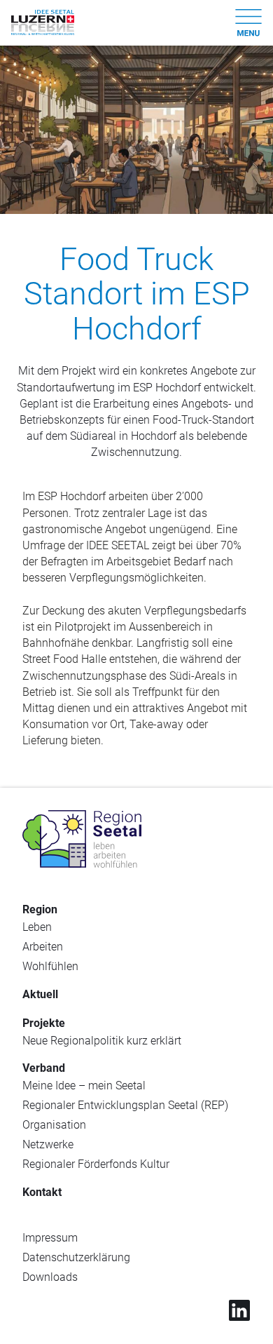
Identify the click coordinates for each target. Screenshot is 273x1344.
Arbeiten (42, 946)
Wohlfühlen (50, 966)
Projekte (43, 1023)
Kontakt (42, 1192)
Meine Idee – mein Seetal (84, 1085)
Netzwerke (48, 1144)
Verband (43, 1068)
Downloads (50, 1277)
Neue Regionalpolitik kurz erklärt (101, 1040)
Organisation (54, 1124)
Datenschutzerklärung (76, 1257)
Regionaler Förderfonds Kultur (95, 1164)
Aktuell (40, 994)
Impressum (50, 1237)
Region (39, 909)
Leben (37, 927)
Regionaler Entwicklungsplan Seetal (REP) (125, 1105)
